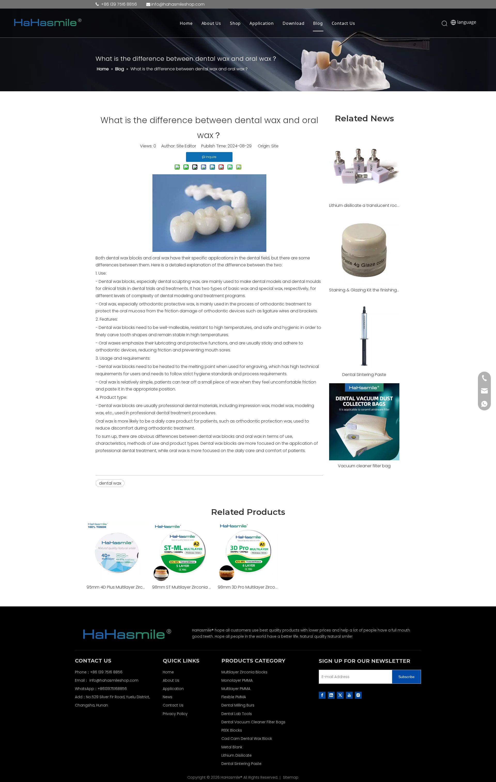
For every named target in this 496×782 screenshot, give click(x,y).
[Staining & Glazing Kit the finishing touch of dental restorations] (364, 249)
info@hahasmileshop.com (113, 680)
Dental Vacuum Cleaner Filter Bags (253, 722)
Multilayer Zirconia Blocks (244, 672)
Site (274, 146)
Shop (235, 23)
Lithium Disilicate (236, 755)
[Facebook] (322, 695)
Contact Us (343, 23)
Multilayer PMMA (235, 688)
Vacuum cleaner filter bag (364, 466)
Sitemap (290, 777)
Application (262, 23)
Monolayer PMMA (237, 680)
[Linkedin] (331, 695)
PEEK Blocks (231, 730)
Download (293, 23)
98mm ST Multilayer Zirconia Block (182, 587)
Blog (318, 23)
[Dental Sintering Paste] (364, 334)
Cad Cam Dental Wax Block (246, 738)
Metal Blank (231, 747)
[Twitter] (340, 695)
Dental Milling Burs (237, 705)
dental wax (110, 483)
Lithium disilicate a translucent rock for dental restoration (364, 205)
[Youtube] (349, 695)
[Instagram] (358, 695)
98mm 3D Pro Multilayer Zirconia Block (248, 587)
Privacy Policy (175, 713)
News (167, 697)
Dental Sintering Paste (364, 375)
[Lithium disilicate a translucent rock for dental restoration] (364, 165)
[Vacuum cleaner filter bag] (364, 421)
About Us (211, 23)
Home (186, 23)
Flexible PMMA (233, 697)
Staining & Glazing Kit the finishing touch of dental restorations (364, 290)
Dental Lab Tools (236, 713)
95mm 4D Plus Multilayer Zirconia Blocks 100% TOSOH (117, 587)
